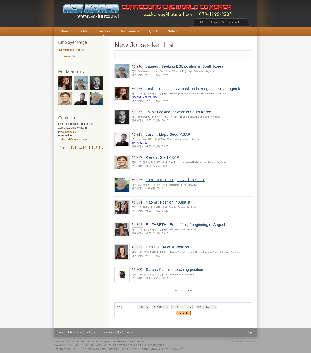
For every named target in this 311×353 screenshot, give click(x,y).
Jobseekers (74, 332)
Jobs (83, 31)
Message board (67, 131)
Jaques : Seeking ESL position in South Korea (184, 66)
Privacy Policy (119, 341)
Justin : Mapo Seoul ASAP (168, 134)
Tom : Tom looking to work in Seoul (175, 180)
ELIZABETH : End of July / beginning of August (185, 224)
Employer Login (230, 22)
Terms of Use (137, 341)
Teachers (103, 31)
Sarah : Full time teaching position (174, 269)
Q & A (153, 31)
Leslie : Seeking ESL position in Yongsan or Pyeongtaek (193, 88)
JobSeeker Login (207, 22)
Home (65, 31)
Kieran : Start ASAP (162, 157)
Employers (90, 332)
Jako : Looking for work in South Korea (178, 112)
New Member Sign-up (71, 49)
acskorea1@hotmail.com (72, 139)
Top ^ (251, 332)
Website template (238, 341)
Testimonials (130, 31)
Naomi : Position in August (168, 202)
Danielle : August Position (167, 247)
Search (183, 313)
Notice (172, 31)
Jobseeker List (67, 56)
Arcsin (253, 341)
